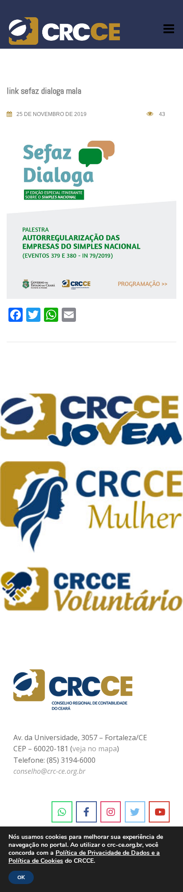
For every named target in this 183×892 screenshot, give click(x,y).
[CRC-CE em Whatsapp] (62, 811)
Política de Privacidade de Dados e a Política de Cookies (84, 857)
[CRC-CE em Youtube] (159, 811)
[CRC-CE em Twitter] (135, 811)
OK (21, 877)
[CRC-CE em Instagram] (110, 811)
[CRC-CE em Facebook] (86, 811)
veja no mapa (94, 748)
